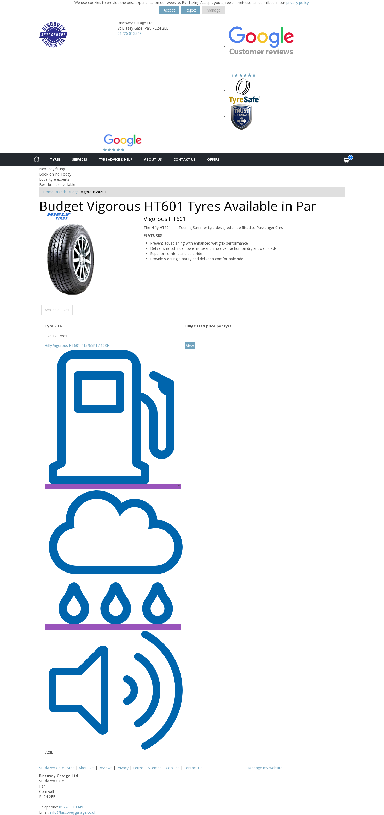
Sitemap (155, 767)
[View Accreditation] (245, 90)
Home (48, 191)
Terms (138, 767)
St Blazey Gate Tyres (56, 767)
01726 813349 (130, 33)
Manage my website (265, 767)
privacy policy (297, 2)
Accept (169, 10)
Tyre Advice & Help (115, 159)
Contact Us (184, 159)
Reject (190, 10)
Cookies (172, 767)
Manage (213, 10)
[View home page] (53, 34)
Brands (61, 191)
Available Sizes (57, 309)
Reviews (105, 767)
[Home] (36, 159)
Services (79, 159)
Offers (213, 159)
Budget (74, 191)
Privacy (123, 767)
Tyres (55, 159)
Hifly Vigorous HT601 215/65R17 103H (77, 345)
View (190, 345)
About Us (153, 159)
